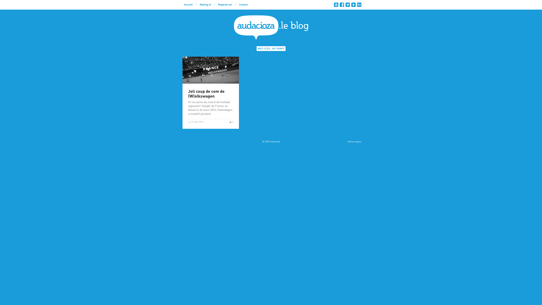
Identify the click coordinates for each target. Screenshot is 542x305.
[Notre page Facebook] (342, 5)
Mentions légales (354, 142)
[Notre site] (336, 5)
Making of (205, 5)
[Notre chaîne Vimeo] (347, 5)
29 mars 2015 (197, 122)
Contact (243, 5)
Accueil (188, 5)
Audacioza (275, 141)
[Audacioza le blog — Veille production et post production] (271, 27)
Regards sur (225, 5)
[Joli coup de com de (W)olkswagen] (211, 70)
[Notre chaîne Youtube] (353, 5)
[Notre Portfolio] (359, 5)
